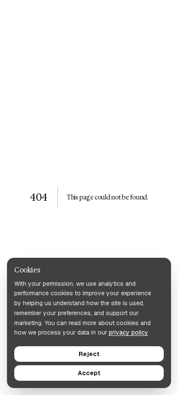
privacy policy (128, 332)
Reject (89, 354)
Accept (89, 373)
